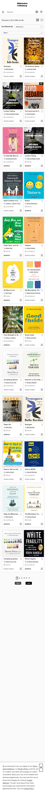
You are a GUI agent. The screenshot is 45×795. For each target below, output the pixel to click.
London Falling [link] (9, 111)
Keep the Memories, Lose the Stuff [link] (12, 514)
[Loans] (37, 12)
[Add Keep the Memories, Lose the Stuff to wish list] (20, 524)
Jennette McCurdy (11, 159)
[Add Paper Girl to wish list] (20, 434)
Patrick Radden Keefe (12, 114)
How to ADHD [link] (30, 469)
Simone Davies (31, 517)
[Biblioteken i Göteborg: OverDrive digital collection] (22, 4)
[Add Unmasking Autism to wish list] (20, 389)
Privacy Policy (23, 769)
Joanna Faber (10, 472)
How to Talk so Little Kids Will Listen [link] (12, 469)
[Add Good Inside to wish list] (41, 345)
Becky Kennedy (31, 338)
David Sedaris (31, 114)
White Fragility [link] (30, 559)
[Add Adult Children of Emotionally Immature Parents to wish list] (20, 210)
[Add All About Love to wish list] (20, 300)
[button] (37, 21)
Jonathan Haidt (31, 69)
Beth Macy (9, 427)
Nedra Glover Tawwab (33, 293)
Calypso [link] (28, 245)
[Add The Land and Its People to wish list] (41, 121)
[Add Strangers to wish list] (20, 76)
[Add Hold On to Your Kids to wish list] (41, 389)
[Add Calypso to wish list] (41, 255)
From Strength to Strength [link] (12, 335)
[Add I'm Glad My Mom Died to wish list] (20, 166)
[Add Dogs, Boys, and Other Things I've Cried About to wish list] (20, 255)
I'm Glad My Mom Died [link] (12, 156)
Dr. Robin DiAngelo (32, 562)
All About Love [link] (9, 290)
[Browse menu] (41, 11)
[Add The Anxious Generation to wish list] (41, 76)
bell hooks (9, 293)
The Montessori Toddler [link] (33, 514)
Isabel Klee (9, 248)
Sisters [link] (27, 201)
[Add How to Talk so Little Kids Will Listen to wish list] (20, 479)
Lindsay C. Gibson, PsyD (13, 203)
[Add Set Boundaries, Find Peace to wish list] (41, 300)
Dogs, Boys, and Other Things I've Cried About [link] (12, 245)
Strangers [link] (7, 66)
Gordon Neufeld (31, 382)
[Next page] (29, 578)
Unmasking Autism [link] (11, 380)
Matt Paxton (9, 517)
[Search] (3, 12)
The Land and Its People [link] (33, 111)
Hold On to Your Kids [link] (33, 380)
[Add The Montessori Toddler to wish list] (41, 524)
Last (28, 583)
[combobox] (18, 12)
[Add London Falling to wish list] (20, 121)
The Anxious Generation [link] (33, 66)
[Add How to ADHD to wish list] (41, 479)
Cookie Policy (28, 789)
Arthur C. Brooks (11, 338)
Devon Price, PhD (11, 382)
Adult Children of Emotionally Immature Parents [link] (12, 201)
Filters (5, 33)
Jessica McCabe (32, 472)
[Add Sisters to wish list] (41, 210)
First (17, 583)
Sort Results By (7, 27)
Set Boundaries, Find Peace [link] (33, 290)
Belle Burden (9, 69)
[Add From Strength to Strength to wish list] (20, 345)
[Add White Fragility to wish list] (41, 569)
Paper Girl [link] (7, 425)
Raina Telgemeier (32, 203)
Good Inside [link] (29, 335)
